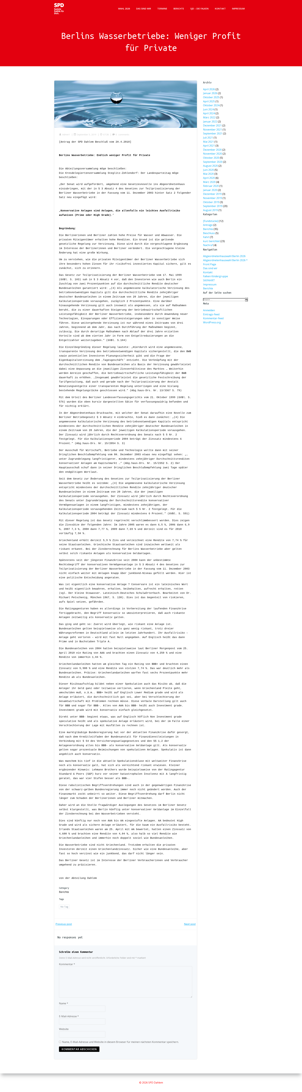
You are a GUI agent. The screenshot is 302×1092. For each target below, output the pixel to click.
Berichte (178, 8)
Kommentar (67, 964)
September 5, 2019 (86, 134)
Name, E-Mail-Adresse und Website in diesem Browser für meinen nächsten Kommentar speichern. (120, 1042)
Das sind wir (143, 8)
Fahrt (206, 237)
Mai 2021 (208, 141)
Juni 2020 (208, 170)
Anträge (208, 225)
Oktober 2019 (211, 202)
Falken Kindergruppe (215, 276)
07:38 (106, 134)
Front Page (209, 264)
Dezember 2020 (212, 149)
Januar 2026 (210, 93)
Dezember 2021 (212, 125)
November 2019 (212, 198)
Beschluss (209, 233)
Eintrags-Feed (211, 314)
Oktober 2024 (211, 105)
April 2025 (209, 101)
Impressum (238, 8)
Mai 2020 (208, 174)
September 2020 (212, 162)
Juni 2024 (208, 109)
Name (63, 1003)
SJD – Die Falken (199, 8)
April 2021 (209, 145)
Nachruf (208, 245)
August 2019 (210, 210)
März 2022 (209, 117)
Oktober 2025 (211, 97)
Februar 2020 (211, 186)
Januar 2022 (210, 121)
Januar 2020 (210, 190)
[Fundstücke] (210, 221)
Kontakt (220, 8)
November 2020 (212, 154)
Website (64, 1029)
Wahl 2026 (124, 8)
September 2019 (212, 206)
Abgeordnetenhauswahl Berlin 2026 (224, 256)
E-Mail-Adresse (69, 1016)
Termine (162, 8)
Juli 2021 (208, 137)
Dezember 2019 (212, 194)
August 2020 (210, 165)
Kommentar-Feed (213, 318)
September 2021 (212, 133)
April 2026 (209, 89)
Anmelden (209, 310)
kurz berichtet (211, 241)
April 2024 (209, 113)
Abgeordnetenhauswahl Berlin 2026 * (225, 260)
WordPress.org (212, 322)
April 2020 (209, 178)
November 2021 (212, 129)
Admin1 (66, 134)
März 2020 (209, 182)
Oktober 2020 (211, 157)
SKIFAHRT (209, 280)
